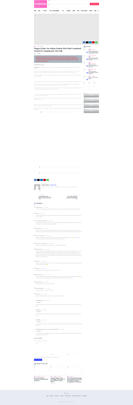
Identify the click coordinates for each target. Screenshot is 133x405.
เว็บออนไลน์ (38, 309)
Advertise (57, 395)
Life (63, 10)
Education (72, 376)
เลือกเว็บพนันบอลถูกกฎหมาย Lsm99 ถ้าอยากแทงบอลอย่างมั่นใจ (47, 329)
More (95, 10)
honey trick (38, 294)
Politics (45, 10)
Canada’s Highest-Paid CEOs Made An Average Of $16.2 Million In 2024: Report (58, 380)
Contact (62, 395)
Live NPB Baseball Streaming (41, 220)
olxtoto (37, 213)
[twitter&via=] (87, 42)
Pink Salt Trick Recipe (40, 235)
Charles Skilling (39, 207)
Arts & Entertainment (54, 10)
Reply (47, 207)
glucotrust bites (39, 281)
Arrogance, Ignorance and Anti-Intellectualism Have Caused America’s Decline (93, 52)
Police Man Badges (39, 288)
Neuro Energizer (39, 249)
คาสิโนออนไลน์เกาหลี (40, 300)
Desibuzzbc (38, 53)
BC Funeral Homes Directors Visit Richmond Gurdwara (41, 379)
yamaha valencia (39, 228)
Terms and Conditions (76, 395)
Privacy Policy (68, 395)
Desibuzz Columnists (41, 376)
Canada (35, 376)
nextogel (37, 261)
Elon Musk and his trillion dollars (93, 78)
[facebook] (84, 42)
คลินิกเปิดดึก (38, 319)
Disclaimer (84, 395)
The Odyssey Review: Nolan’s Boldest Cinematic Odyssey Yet (93, 72)
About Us (52, 395)
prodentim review (39, 274)
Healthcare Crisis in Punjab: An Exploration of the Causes (93, 65)
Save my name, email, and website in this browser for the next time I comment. (47, 357)
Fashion (91, 100)
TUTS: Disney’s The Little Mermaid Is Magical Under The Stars (93, 58)
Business (69, 10)
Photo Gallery (84, 10)
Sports (90, 10)
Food (78, 10)
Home (35, 10)
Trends (91, 110)
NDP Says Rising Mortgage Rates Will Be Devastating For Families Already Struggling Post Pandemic (74, 380)
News (39, 10)
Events (73, 10)
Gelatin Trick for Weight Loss (41, 243)
